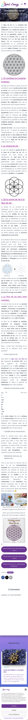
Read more (16, 681)
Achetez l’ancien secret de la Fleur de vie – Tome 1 (14, 549)
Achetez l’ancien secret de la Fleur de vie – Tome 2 (14, 557)
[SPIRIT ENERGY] (10, 4)
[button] (25, 689)
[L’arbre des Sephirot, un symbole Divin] (14, 657)
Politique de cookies (8, 718)
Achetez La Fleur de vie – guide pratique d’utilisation (14, 565)
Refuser (14, 710)
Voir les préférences (14, 714)
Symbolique (10, 572)
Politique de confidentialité (18, 718)
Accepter (14, 706)
